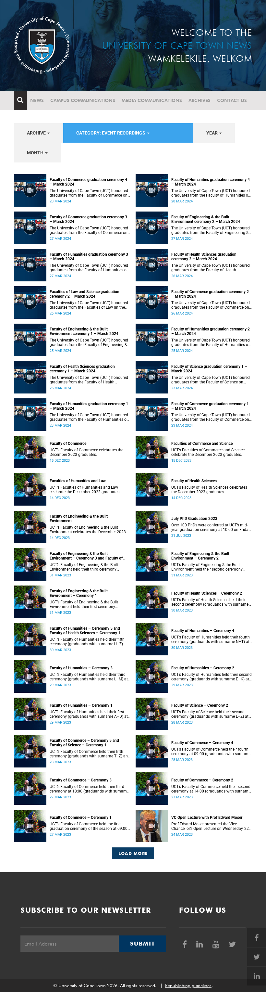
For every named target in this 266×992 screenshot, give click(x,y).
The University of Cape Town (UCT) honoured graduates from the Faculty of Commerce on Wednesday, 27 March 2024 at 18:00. (89, 230)
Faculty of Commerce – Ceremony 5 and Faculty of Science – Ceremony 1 (84, 742)
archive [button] (37, 132)
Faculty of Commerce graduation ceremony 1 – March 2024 (210, 406)
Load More (133, 853)
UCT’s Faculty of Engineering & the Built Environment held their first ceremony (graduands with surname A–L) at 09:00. (85, 604)
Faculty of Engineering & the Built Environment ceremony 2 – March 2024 (205, 219)
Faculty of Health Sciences (194, 481)
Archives (199, 100)
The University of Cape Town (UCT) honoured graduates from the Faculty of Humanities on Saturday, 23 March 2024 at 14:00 (89, 417)
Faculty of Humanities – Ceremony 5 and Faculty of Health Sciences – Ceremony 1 (85, 630)
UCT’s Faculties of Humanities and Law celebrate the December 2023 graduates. (85, 489)
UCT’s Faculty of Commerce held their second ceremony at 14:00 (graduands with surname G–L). (210, 788)
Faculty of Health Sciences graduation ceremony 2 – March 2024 (203, 256)
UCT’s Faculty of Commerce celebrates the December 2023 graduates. (86, 452)
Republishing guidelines (188, 985)
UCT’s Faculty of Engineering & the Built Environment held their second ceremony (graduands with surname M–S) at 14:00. (207, 567)
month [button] (35, 152)
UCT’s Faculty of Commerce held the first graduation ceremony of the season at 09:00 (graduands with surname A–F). (88, 826)
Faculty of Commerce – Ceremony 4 (202, 743)
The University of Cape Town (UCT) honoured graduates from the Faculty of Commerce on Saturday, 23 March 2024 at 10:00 (210, 417)
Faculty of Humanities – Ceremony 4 (202, 630)
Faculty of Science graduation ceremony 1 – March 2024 (209, 368)
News (37, 100)
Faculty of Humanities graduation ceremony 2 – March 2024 (210, 331)
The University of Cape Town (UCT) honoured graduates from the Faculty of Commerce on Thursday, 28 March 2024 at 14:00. (89, 193)
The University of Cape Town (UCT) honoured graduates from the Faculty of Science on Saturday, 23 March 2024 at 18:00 (210, 379)
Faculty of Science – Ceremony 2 (199, 705)
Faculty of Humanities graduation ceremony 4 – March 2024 (210, 182)
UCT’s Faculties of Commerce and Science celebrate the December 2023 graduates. (208, 452)
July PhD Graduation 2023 (194, 518)
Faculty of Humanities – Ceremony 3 (81, 668)
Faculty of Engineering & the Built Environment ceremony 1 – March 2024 (84, 331)
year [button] (212, 132)
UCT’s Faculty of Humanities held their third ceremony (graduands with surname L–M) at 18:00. (89, 676)
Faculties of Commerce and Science (202, 443)
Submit (142, 943)
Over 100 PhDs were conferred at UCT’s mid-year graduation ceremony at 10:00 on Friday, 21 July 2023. (211, 527)
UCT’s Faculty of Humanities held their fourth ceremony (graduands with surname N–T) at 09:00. (210, 639)
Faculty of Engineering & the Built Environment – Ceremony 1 (79, 593)
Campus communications (82, 100)
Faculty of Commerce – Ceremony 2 (202, 780)
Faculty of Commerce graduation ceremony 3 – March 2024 (88, 219)
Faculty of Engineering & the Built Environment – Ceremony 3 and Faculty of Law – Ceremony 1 (86, 555)
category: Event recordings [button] (111, 132)
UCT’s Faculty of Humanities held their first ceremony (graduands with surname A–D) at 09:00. (89, 714)
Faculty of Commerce (68, 443)
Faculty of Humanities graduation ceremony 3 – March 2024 (89, 256)
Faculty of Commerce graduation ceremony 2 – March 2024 (210, 294)
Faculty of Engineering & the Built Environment (79, 518)
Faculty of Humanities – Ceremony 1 (81, 705)
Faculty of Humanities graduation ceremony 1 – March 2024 (89, 406)
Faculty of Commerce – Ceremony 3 (81, 780)
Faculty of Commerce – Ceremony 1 (81, 817)
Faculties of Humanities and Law (78, 481)
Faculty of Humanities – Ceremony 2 (202, 668)
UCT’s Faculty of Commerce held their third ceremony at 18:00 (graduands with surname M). (89, 788)
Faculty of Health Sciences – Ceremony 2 (206, 593)
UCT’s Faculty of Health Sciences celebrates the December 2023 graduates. (209, 489)
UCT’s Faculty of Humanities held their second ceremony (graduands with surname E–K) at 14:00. (211, 676)
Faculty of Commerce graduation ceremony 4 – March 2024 (88, 182)
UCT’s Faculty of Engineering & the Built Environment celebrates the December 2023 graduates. (88, 529)
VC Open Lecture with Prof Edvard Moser (206, 817)
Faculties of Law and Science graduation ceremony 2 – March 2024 (84, 294)
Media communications (152, 100)
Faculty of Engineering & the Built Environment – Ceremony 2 (200, 555)
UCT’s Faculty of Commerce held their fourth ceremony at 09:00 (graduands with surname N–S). (210, 751)
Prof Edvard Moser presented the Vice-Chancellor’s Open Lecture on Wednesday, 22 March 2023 (210, 826)
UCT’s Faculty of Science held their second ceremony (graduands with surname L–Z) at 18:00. (209, 714)
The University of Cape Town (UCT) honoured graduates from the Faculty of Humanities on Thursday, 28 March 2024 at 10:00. (210, 193)
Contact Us (232, 100)
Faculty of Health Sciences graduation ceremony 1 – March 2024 (82, 368)
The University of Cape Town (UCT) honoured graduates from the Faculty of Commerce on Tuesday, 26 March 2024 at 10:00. (210, 305)
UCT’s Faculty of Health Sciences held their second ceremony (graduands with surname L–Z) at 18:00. (209, 602)
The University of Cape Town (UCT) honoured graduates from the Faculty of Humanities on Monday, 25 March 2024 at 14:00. (210, 342)
